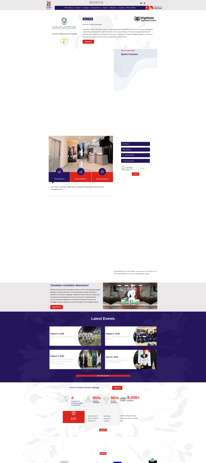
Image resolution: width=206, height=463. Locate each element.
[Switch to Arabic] (141, 3)
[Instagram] (96, 2)
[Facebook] (93, 2)
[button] (71, 8)
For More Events (103, 376)
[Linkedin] (102, 2)
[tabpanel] (81, 189)
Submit (135, 174)
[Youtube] (99, 2)
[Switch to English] (144, 3)
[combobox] (122, 155)
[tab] (59, 177)
